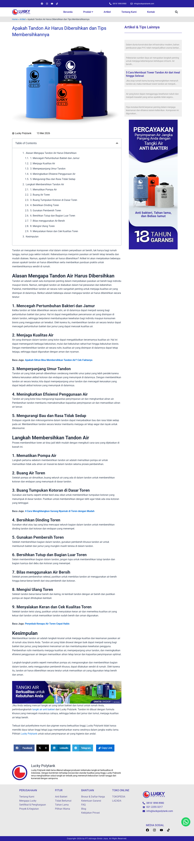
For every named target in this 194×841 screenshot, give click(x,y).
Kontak (151, 11)
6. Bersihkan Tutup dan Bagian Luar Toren (52, 215)
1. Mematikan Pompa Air (43, 189)
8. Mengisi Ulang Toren (42, 226)
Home (15, 19)
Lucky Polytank (28, 733)
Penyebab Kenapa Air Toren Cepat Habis (47, 623)
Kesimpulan (32, 236)
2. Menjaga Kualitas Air (42, 163)
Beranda (68, 11)
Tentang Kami (129, 11)
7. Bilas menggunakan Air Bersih (47, 220)
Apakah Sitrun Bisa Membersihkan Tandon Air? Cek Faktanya (58, 360)
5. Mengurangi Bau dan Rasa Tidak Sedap (52, 179)
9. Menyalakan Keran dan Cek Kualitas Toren (54, 231)
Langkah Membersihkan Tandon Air (45, 184)
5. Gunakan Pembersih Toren (45, 210)
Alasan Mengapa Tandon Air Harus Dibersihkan (51, 153)
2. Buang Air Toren (40, 194)
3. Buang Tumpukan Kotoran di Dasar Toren (53, 200)
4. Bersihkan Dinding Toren (44, 205)
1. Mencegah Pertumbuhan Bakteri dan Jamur (54, 158)
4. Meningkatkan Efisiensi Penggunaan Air (52, 173)
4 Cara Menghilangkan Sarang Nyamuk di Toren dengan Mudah (59, 511)
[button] (176, 12)
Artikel (107, 11)
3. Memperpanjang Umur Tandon (47, 168)
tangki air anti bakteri (43, 709)
